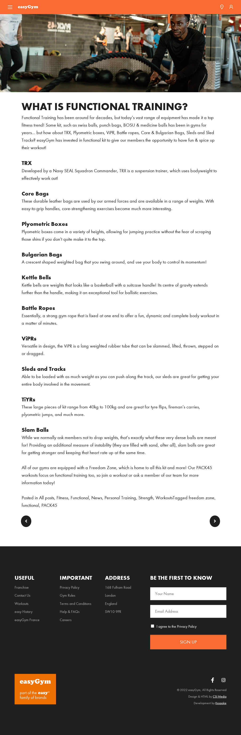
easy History (23, 611)
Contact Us (22, 595)
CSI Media (219, 697)
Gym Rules (67, 595)
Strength (145, 497)
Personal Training (120, 497)
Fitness (62, 497)
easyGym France (27, 620)
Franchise (22, 587)
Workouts (164, 497)
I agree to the (177, 626)
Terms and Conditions (75, 603)
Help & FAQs (70, 611)
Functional (80, 497)
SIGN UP (188, 642)
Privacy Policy (187, 626)
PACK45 (49, 505)
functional (30, 505)
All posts (46, 497)
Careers (66, 620)
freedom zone (201, 497)
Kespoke (220, 703)
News (96, 497)
